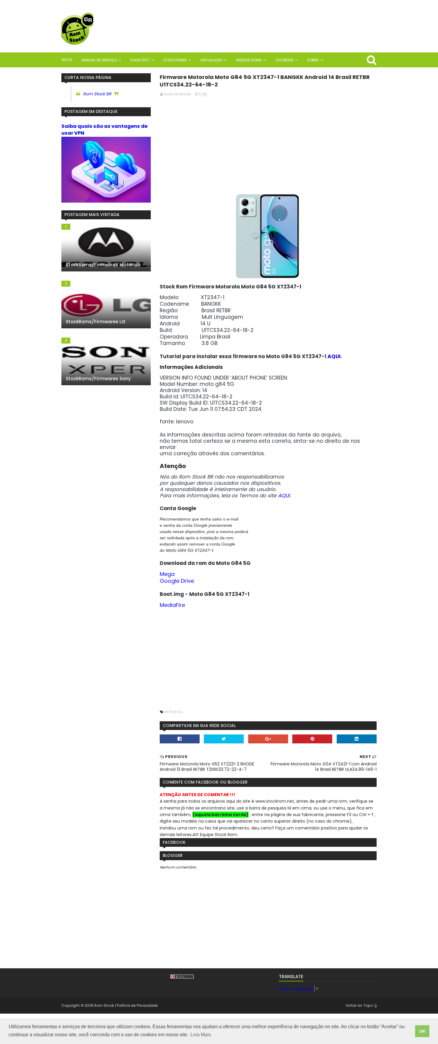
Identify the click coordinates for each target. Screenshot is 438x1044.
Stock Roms (175, 60)
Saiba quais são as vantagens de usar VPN (104, 129)
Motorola (173, 711)
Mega (167, 574)
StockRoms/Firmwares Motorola (103, 265)
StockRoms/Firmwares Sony (98, 378)
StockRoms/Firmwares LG (95, 322)
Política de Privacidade (137, 1005)
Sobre (313, 60)
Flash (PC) (140, 60)
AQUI (334, 356)
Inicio (66, 59)
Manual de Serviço (99, 60)
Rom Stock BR (97, 94)
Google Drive (177, 581)
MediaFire (172, 605)
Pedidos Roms (249, 60)
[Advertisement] (268, 143)
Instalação (211, 60)
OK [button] (422, 1031)
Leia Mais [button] (200, 1034)
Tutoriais (284, 60)
